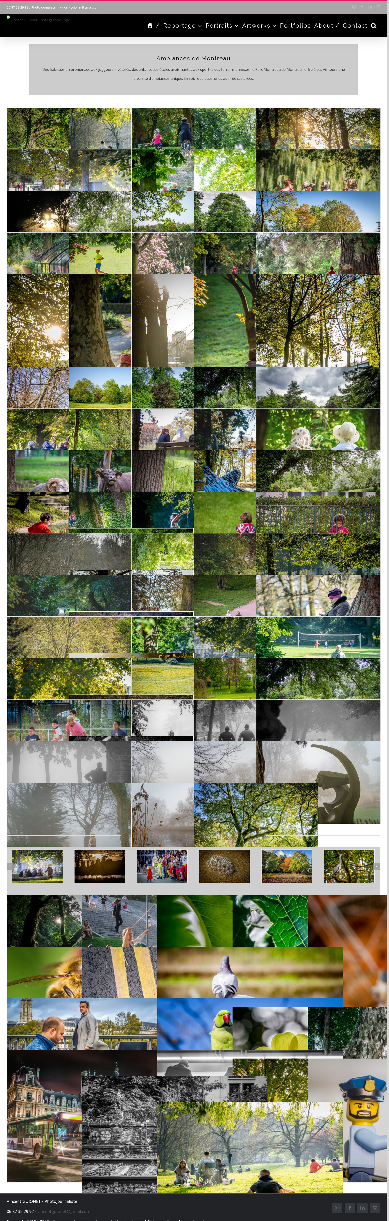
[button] (374, 25)
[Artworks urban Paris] (260, 866)
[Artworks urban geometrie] (323, 866)
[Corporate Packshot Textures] (73, 866)
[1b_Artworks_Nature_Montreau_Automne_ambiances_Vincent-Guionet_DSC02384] (136, 866)
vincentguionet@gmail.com (80, 7)
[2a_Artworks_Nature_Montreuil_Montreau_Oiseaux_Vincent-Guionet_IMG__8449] (198, 866)
